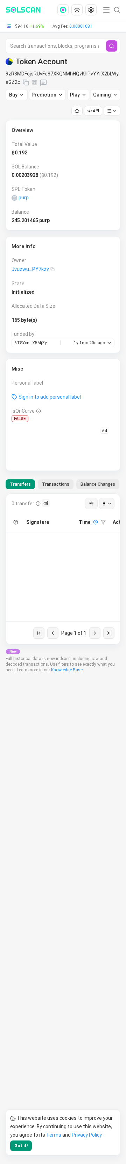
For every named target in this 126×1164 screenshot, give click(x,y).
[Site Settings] (91, 9)
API (96, 110)
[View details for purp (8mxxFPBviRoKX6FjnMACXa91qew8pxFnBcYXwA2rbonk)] (14, 198)
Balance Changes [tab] (97, 484)
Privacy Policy (87, 1135)
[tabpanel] (63, 569)
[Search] (111, 46)
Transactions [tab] (55, 484)
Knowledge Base (67, 669)
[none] (64, 9)
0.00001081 (80, 26)
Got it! (21, 1145)
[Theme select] (77, 9)
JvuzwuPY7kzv (30, 269)
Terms (53, 1135)
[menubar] (77, 10)
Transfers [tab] (20, 484)
